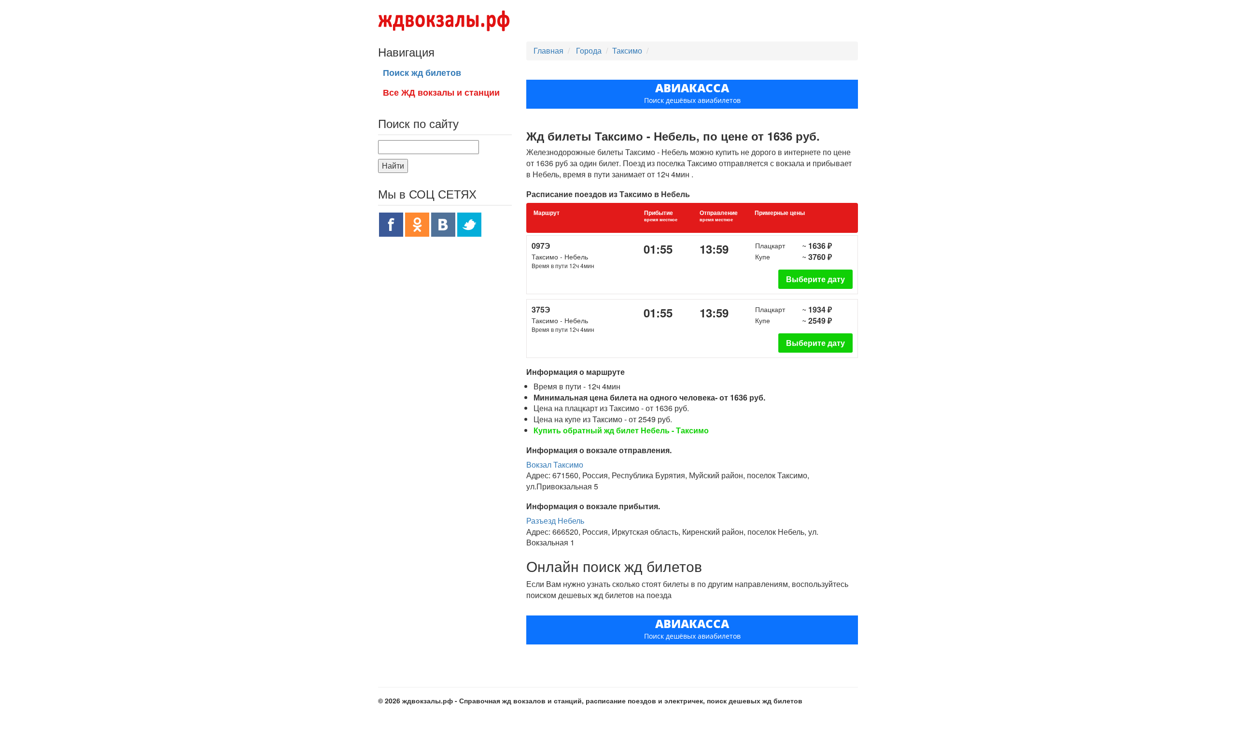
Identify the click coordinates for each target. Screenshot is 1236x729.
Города (590, 50)
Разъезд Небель (555, 520)
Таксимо (627, 50)
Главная (548, 50)
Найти (393, 165)
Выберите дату (815, 279)
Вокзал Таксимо (554, 464)
